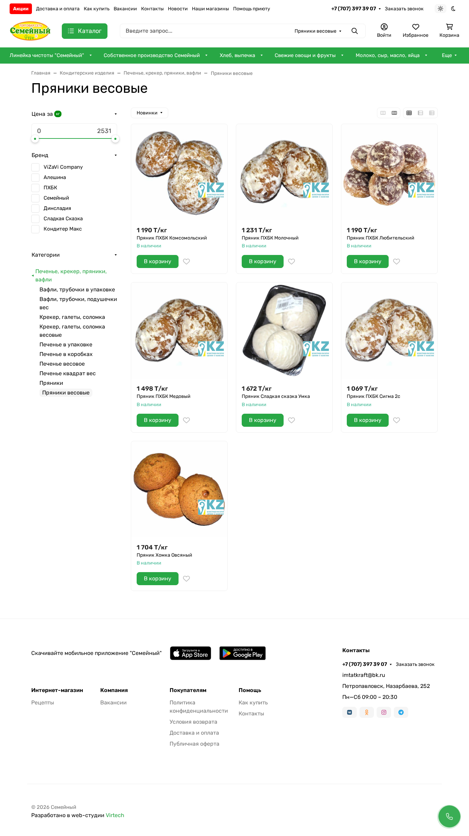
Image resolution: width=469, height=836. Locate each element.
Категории (46, 255)
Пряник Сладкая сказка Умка (276, 396)
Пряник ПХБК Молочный (270, 238)
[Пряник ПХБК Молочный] (284, 172)
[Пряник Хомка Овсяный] (179, 489)
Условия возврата (193, 721)
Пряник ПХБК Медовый (164, 396)
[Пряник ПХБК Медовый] (179, 330)
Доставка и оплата (58, 9)
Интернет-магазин (57, 690)
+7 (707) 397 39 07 (353, 8)
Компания (114, 690)
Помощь (250, 690)
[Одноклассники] (366, 712)
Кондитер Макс (63, 229)
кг (58, 113)
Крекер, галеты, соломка (72, 317)
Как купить (97, 9)
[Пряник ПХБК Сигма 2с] (389, 330)
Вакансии (125, 9)
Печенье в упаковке (65, 344)
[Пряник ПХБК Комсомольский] (179, 172)
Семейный (56, 198)
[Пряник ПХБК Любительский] (389, 172)
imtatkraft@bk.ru (363, 675)
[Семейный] (30, 30)
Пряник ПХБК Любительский (380, 238)
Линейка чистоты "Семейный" (47, 55)
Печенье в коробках (66, 354)
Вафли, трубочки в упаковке (77, 289)
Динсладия (57, 208)
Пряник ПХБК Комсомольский (172, 238)
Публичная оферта (194, 743)
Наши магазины (210, 9)
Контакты (152, 9)
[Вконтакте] (349, 712)
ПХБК (50, 188)
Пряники (51, 383)
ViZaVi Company (63, 167)
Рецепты (42, 702)
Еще (447, 55)
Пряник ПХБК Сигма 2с (373, 396)
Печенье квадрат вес (67, 373)
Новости (178, 9)
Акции (20, 9)
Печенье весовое (62, 363)
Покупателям (188, 690)
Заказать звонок (404, 9)
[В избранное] (186, 261)
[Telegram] (401, 712)
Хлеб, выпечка (237, 55)
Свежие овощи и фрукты (305, 55)
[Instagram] (384, 712)
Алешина (55, 177)
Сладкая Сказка (63, 218)
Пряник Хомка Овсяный (164, 555)
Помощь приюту (251, 9)
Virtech (115, 815)
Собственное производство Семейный (152, 55)
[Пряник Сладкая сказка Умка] (284, 330)
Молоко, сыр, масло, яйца (388, 55)
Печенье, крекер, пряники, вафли (71, 275)
